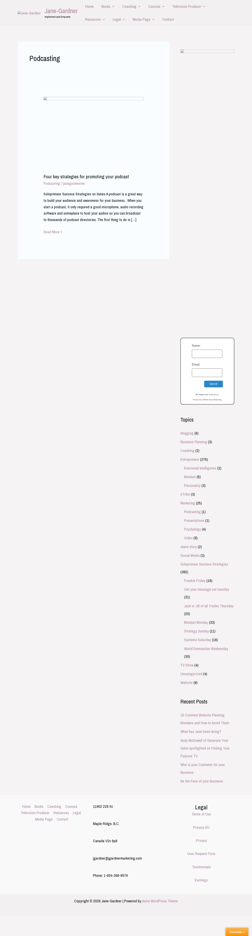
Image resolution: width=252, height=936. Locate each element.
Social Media (190, 555)
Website (186, 682)
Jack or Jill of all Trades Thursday (209, 606)
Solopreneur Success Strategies (204, 564)
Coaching (129, 6)
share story (188, 546)
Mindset (190, 476)
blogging (187, 433)
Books (105, 6)
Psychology (192, 529)
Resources (93, 19)
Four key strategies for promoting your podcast (86, 176)
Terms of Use (201, 814)
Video (188, 538)
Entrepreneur (189, 459)
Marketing (187, 503)
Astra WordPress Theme (160, 901)
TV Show (187, 665)
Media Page (141, 19)
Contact (168, 19)
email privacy (214, 394)
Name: (196, 345)
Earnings (201, 880)
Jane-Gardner (61, 10)
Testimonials (201, 867)
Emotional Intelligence (200, 468)
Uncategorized (191, 673)
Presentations (194, 520)
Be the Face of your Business (201, 781)
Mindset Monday (196, 622)
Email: (196, 364)
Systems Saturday (197, 639)
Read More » (53, 232)
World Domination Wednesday (206, 648)
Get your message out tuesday (206, 589)
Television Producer (186, 6)
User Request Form (201, 853)
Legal (117, 19)
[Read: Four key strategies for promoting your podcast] (94, 131)
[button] (112, 6)
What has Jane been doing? (200, 731)
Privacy (201, 840)
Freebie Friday (195, 580)
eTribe (185, 494)
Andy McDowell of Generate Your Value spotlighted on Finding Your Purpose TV (205, 748)
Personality (192, 485)
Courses (154, 6)
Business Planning (193, 442)
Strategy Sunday (196, 631)
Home (89, 6)
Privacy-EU (201, 827)
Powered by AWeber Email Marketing (207, 400)
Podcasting (52, 183)
